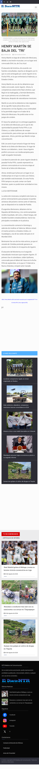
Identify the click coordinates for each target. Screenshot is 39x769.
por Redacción (7, 54)
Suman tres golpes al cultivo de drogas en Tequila (19, 455)
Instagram (12, 720)
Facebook (12, 715)
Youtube (11, 726)
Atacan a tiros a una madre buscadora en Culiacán (19, 405)
